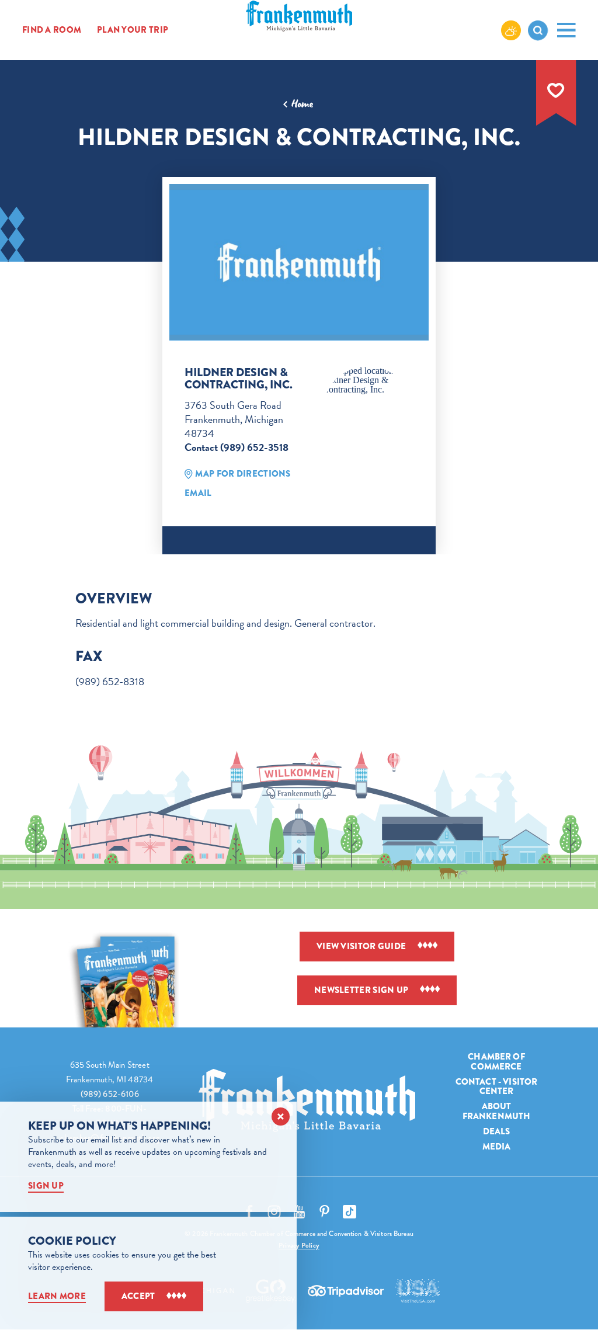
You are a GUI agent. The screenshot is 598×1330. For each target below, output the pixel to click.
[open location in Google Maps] (367, 380)
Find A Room (51, 29)
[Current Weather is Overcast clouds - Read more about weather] (511, 29)
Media (496, 1146)
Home (302, 104)
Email (198, 493)
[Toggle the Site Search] (538, 30)
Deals (496, 1131)
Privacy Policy (299, 1245)
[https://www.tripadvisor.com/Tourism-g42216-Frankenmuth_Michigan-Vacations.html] (346, 1291)
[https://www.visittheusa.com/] (417, 1291)
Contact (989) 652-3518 (236, 447)
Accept (138, 1296)
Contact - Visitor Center (497, 1086)
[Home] (307, 1101)
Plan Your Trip (132, 29)
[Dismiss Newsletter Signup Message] (281, 1116)
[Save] (556, 90)
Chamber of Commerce (496, 1061)
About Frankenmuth (497, 1111)
